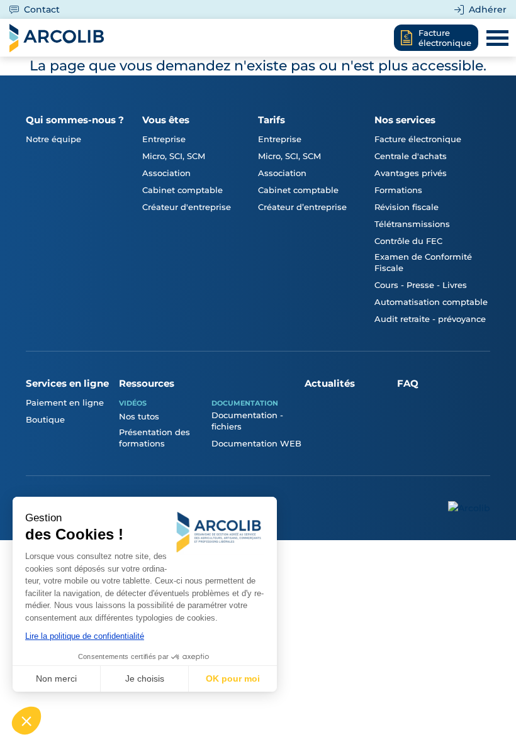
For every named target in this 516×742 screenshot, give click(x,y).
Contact (42, 9)
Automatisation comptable (431, 302)
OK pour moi (233, 678)
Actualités (330, 383)
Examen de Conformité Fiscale (423, 262)
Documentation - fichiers (247, 420)
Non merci (56, 678)
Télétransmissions (412, 224)
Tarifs (271, 120)
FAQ (407, 383)
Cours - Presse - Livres (420, 285)
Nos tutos (139, 416)
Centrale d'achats (410, 156)
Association (166, 173)
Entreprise (164, 139)
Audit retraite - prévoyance (430, 319)
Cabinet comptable (182, 190)
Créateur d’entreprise (302, 207)
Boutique (45, 419)
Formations (398, 190)
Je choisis (144, 678)
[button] (26, 721)
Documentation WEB (256, 443)
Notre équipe (53, 139)
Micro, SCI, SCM (173, 156)
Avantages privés (410, 173)
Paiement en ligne (65, 402)
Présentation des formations (154, 437)
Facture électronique (417, 139)
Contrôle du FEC (408, 241)
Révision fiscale (406, 207)
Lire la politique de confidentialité (84, 636)
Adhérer (488, 9)
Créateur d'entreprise (186, 207)
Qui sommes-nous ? (75, 120)
